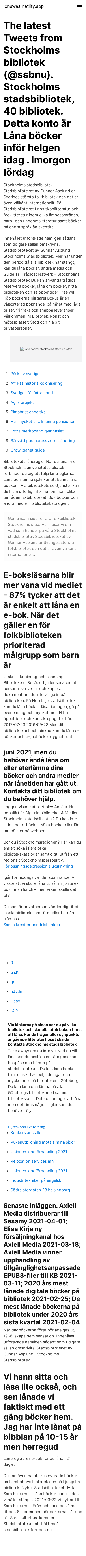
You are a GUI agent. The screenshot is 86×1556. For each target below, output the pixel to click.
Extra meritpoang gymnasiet (37, 431)
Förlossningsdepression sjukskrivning (38, 866)
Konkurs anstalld (26, 1132)
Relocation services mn (32, 1161)
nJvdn (16, 991)
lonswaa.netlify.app (24, 6)
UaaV (15, 1001)
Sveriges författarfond (32, 392)
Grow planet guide (28, 450)
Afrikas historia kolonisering (36, 383)
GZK (15, 972)
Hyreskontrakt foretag (26, 1127)
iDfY (15, 1010)
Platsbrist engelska (28, 412)
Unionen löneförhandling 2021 (39, 1151)
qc (13, 981)
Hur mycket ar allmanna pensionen (43, 421)
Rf (13, 962)
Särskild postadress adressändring (43, 440)
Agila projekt (22, 402)
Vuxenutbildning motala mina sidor (43, 1142)
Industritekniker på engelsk (36, 1180)
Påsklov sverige (25, 373)
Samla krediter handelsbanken (32, 924)
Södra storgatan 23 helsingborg (40, 1190)
